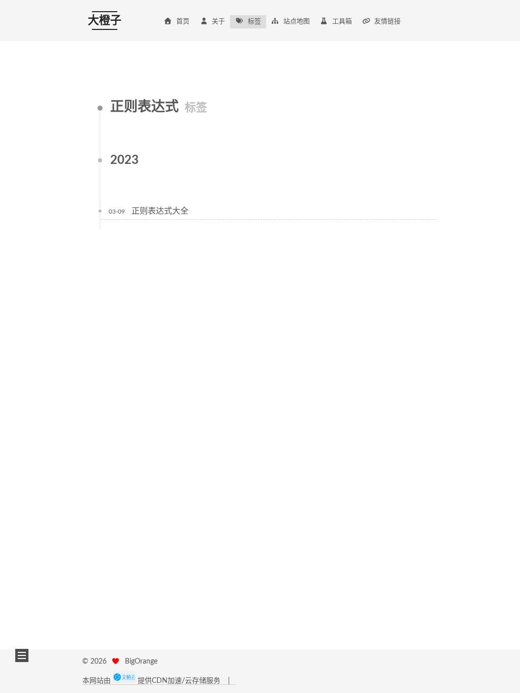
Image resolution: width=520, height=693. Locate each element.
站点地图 (296, 21)
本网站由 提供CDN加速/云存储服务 (152, 680)
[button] (21, 655)
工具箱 (342, 21)
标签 (254, 21)
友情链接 (387, 21)
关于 (218, 21)
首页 (182, 21)
